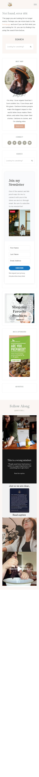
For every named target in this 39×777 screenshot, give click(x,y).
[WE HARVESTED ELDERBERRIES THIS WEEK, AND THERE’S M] (19, 569)
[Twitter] (14, 143)
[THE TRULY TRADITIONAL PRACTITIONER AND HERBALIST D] (19, 432)
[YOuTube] (29, 143)
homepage (6, 24)
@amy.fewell (19, 410)
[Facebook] (9, 143)
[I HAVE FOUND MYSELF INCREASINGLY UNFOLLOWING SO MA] (19, 535)
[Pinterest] (19, 143)
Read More (19, 126)
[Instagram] (24, 143)
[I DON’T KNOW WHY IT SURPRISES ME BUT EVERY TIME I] (19, 466)
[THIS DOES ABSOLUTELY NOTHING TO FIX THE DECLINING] (19, 500)
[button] (35, 4)
